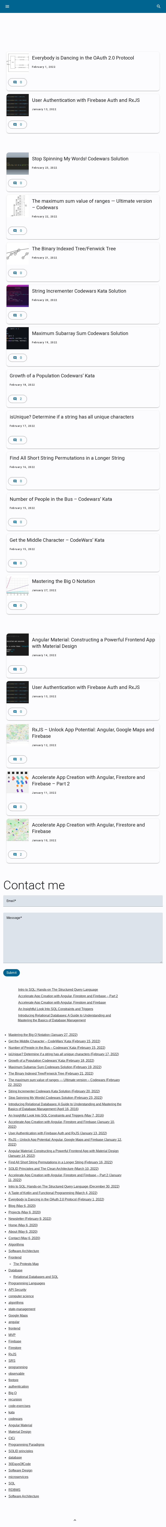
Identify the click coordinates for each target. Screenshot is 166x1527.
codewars (15, 1419)
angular (14, 1322)
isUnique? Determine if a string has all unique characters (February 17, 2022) (64, 1054)
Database (15, 1270)
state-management (22, 1309)
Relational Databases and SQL (35, 1277)
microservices (18, 1477)
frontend (14, 1328)
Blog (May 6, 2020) (22, 1206)
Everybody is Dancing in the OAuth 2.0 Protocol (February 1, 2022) (56, 1199)
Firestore (15, 1348)
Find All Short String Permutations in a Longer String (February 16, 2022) (61, 1162)
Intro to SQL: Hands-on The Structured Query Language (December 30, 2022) (64, 1186)
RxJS (12, 1354)
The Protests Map (26, 1264)
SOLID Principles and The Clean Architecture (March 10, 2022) (54, 1168)
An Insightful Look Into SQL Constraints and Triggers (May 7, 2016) (56, 1115)
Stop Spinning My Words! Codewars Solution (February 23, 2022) (55, 1097)
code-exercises (19, 1406)
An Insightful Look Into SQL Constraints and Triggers (55, 1009)
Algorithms (16, 1244)
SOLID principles (21, 1451)
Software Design (20, 1470)
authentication (19, 1386)
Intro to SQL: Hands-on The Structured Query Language (58, 989)
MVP (12, 1335)
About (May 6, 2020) (23, 1231)
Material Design (20, 1431)
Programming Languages (27, 1283)
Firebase (15, 1341)
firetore (13, 1380)
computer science (21, 1296)
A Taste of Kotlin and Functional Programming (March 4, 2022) (53, 1193)
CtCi (12, 1438)
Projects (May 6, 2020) (25, 1212)
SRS (12, 1360)
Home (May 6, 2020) (23, 1225)
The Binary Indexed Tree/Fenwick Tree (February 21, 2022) (51, 1073)
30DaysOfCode (20, 1464)
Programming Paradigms (26, 1444)
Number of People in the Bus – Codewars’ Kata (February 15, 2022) (57, 1047)
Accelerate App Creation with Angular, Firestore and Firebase (62, 1002)
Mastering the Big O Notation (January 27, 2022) (43, 1034)
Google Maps (18, 1315)
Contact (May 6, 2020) (24, 1238)
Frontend (15, 1257)
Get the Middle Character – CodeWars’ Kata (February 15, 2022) (54, 1041)
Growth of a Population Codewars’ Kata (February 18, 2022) (51, 1060)
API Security (17, 1289)
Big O (13, 1393)
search (158, 6)
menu (7, 6)
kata (12, 1412)
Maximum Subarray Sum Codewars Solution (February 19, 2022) (55, 1067)
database (15, 1457)
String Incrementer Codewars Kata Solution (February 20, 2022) (54, 1091)
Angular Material (20, 1425)
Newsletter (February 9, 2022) (30, 1218)
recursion (15, 1399)
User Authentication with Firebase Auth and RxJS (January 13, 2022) (58, 1133)
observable (16, 1373)
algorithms (16, 1302)
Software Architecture (24, 1251)
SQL (12, 1483)
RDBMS (14, 1490)
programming (18, 1367)
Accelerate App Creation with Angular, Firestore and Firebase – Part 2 (68, 996)
